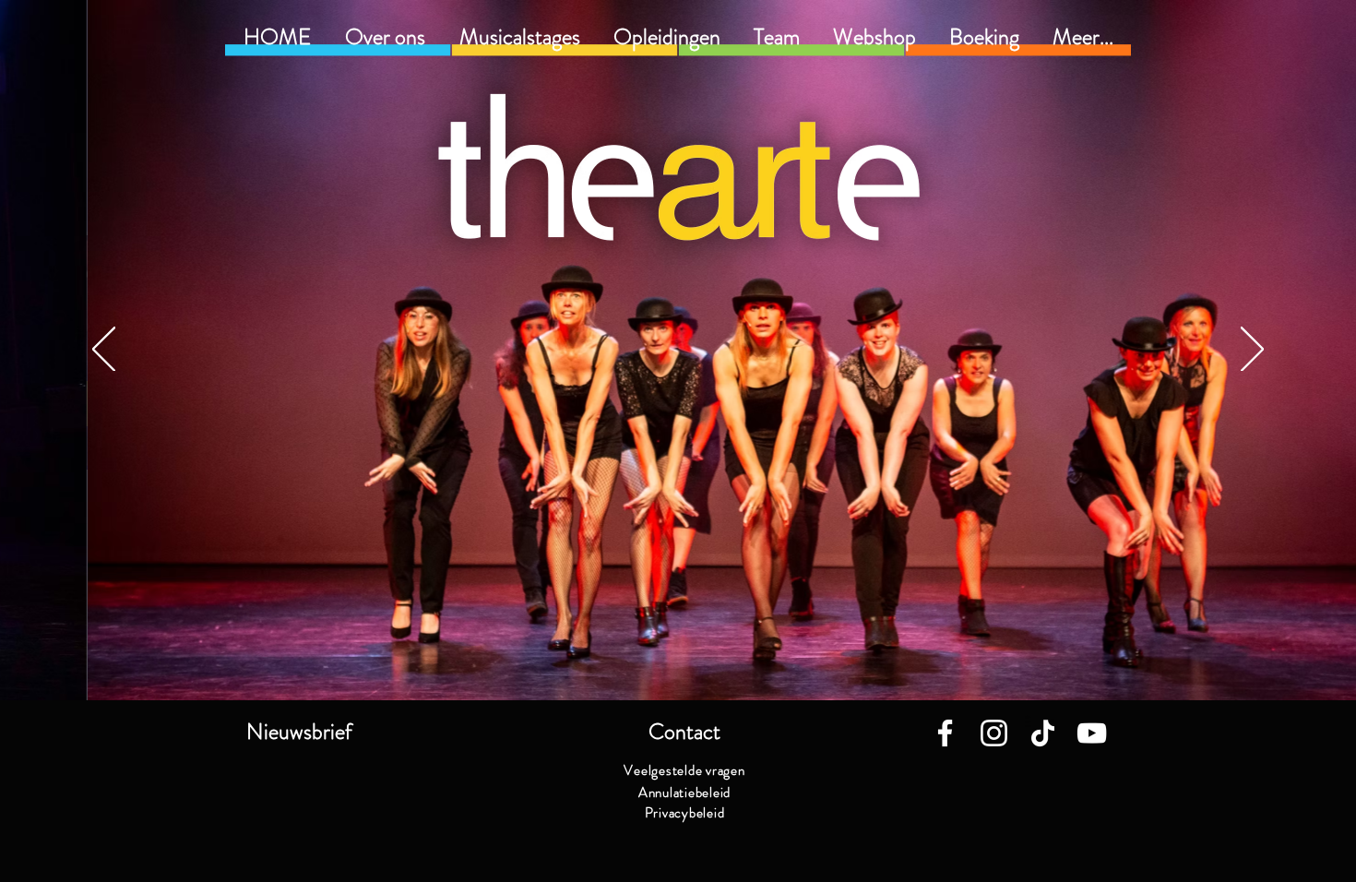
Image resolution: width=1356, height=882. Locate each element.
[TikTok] (1043, 733)
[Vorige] (103, 351)
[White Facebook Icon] (945, 733)
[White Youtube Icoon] (1092, 733)
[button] (667, 37)
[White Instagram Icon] (994, 733)
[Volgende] (1252, 351)
